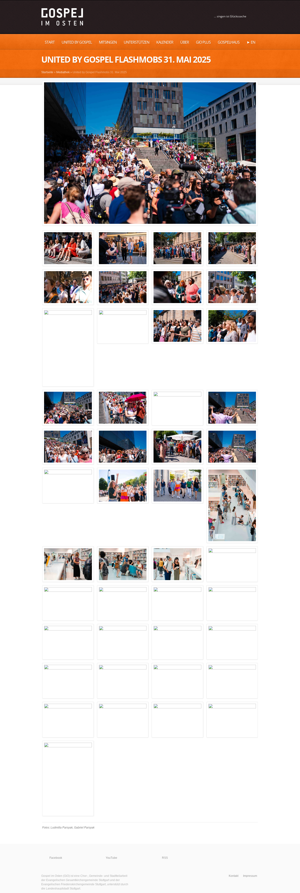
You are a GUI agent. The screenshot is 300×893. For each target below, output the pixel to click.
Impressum (250, 876)
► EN (251, 42)
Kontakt (233, 876)
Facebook (55, 857)
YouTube (111, 857)
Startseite (47, 72)
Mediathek (63, 72)
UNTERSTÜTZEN (136, 42)
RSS (165, 857)
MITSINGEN (108, 42)
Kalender (164, 42)
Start (50, 42)
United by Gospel (77, 42)
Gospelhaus (229, 42)
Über (184, 42)
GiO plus (203, 42)
